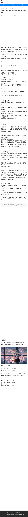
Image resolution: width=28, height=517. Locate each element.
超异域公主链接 (11, 5)
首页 (7, 8)
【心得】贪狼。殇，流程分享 (8, 370)
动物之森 (3, 5)
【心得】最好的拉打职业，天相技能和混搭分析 (12, 344)
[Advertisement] (14, 31)
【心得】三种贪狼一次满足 (7, 385)
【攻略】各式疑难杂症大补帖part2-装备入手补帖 (12, 375)
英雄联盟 (17, 5)
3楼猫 (11, 512)
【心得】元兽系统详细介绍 (7, 380)
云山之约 (11, 8)
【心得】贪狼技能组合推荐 (7, 365)
